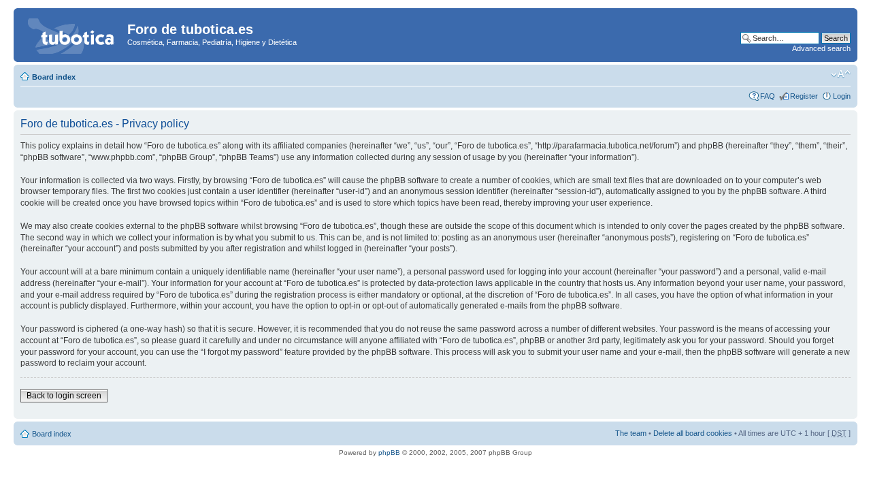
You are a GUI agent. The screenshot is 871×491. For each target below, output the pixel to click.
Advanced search (821, 48)
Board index (54, 77)
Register (804, 96)
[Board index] (72, 33)
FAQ (767, 96)
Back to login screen (64, 395)
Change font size (841, 74)
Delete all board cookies (692, 433)
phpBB (389, 452)
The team (630, 433)
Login (842, 96)
